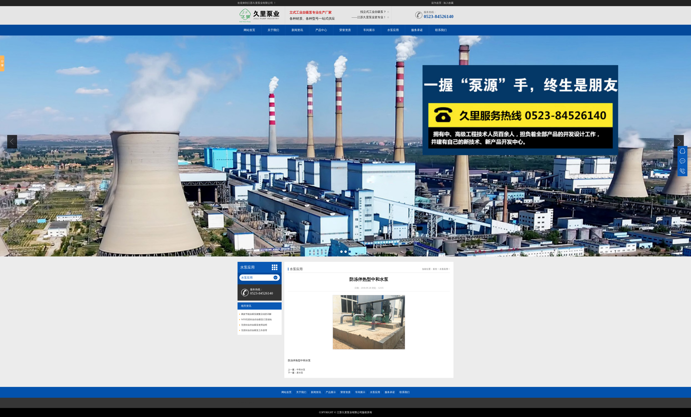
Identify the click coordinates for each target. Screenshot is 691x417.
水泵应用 (375, 392)
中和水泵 (301, 369)
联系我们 (404, 392)
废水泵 (300, 372)
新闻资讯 (316, 392)
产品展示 (331, 392)
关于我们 (301, 392)
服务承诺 (390, 392)
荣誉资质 (345, 392)
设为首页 (436, 3)
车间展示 (360, 392)
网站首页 (286, 392)
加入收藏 (448, 3)
